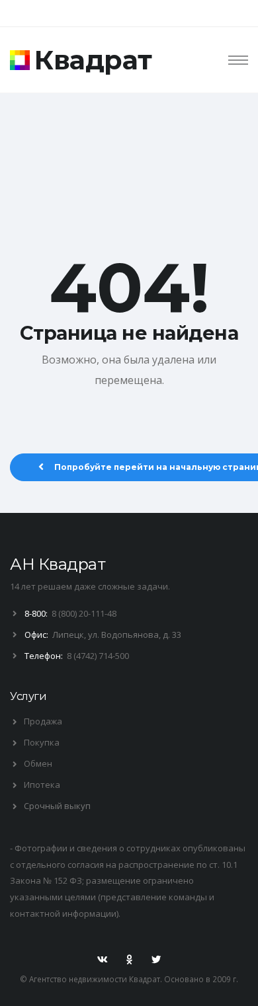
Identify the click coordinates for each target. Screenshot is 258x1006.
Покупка (42, 742)
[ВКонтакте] (102, 959)
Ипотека (42, 785)
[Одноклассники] (129, 959)
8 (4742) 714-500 (98, 656)
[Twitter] (156, 959)
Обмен (38, 763)
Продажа (43, 721)
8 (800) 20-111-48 (84, 613)
